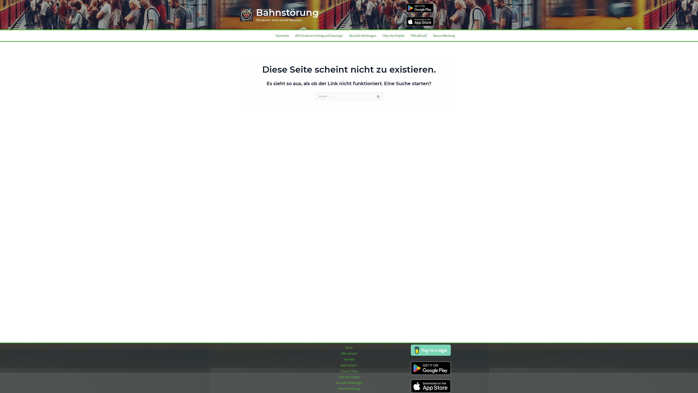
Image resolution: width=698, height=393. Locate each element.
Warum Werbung (444, 36)
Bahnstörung (287, 12)
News (349, 348)
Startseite (282, 36)
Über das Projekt (393, 36)
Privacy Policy (349, 371)
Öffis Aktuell (419, 36)
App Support (349, 365)
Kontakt (349, 359)
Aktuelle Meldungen (362, 36)
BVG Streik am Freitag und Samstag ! (319, 36)
